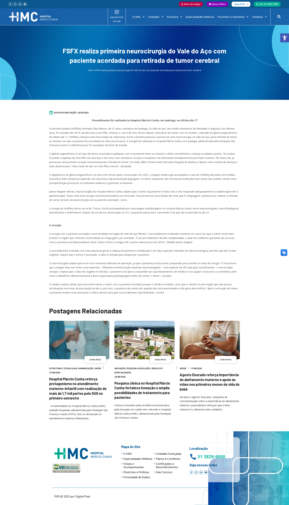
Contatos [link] (257, 16)
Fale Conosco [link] (164, 472)
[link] (284, 37)
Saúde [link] (97, 368)
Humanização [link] (85, 368)
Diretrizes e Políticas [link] (136, 472)
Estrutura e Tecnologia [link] (63, 368)
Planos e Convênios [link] (168, 458)
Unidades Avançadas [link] (168, 453)
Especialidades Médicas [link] (200, 16)
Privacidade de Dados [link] (136, 477)
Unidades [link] (154, 16)
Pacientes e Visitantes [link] (231, 16)
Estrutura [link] (172, 16)
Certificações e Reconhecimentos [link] (167, 465)
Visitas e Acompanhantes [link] (133, 465)
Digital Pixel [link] (82, 496)
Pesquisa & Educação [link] (138, 368)
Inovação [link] (119, 368)
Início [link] (90, 70)
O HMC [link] (136, 16)
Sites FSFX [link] (239, 4)
